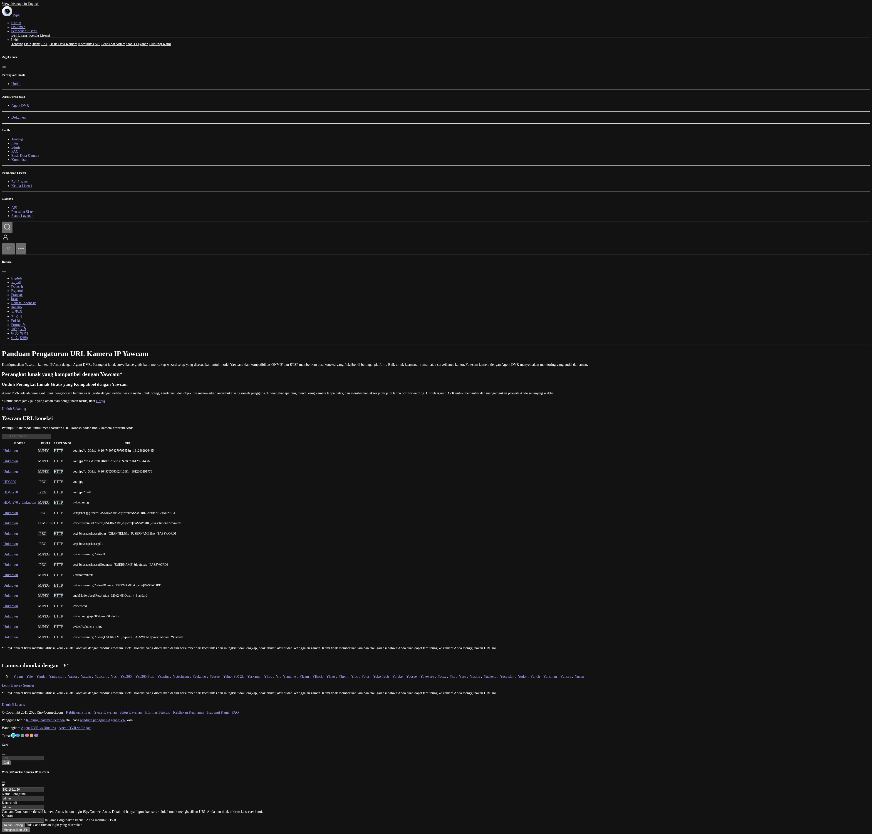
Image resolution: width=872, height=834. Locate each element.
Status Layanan (137, 44)
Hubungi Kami (160, 44)
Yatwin (86, 676)
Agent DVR (20, 105)
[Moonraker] (18, 735)
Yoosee (411, 676)
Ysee (462, 676)
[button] (5, 241)
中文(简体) (19, 333)
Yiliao (330, 676)
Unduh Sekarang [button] (14, 409)
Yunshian (550, 676)
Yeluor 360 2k (233, 676)
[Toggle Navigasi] (21, 248)
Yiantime (289, 676)
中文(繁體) (19, 338)
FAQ (45, 44)
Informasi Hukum (157, 712)
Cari (6, 762)
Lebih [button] (15, 40)
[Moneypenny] (27, 735)
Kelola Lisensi (39, 35)
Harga (100, 401)
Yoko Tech (381, 676)
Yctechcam (181, 676)
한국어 (16, 316)
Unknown (10, 451)
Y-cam (18, 676)
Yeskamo (253, 676)
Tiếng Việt (18, 329)
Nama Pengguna (14, 794)
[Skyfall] (22, 735)
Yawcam (101, 676)
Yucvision (507, 676)
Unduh (16, 23)
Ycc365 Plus (144, 676)
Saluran (7, 816)
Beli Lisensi (19, 35)
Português (18, 325)
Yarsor (72, 676)
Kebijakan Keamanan (188, 712)
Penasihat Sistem (113, 44)
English (16, 278)
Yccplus (163, 676)
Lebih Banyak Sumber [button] (18, 685)
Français (17, 295)
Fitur (27, 44)
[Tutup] (4, 67)
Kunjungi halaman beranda (45, 720)
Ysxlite (475, 676)
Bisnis (36, 44)
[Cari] (7, 227)
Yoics (365, 676)
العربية (16, 282)
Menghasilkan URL (16, 830)
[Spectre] (13, 735)
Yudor (522, 676)
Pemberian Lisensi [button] (24, 31)
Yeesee (215, 676)
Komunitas (86, 44)
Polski (15, 321)
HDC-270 (10, 492)
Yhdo (268, 676)
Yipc (354, 676)
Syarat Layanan (105, 712)
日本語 (16, 311)
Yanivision (56, 676)
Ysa (452, 676)
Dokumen (18, 27)
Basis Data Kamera (63, 44)
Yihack (317, 676)
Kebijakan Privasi (78, 712)
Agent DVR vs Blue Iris (38, 728)
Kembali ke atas (13, 705)
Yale (29, 676)
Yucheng (490, 676)
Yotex (442, 676)
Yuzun (579, 676)
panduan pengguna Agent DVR (103, 720)
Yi (277, 676)
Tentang (17, 44)
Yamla (40, 676)
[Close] (3, 782)
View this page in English (20, 4)
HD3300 (9, 482)
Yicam (304, 676)
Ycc (114, 676)
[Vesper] (36, 735)
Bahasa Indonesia (23, 303)
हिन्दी (14, 299)
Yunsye (565, 676)
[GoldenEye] (31, 735)
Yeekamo (199, 676)
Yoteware (427, 676)
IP (3, 785)
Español (17, 291)
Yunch (535, 676)
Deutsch (17, 287)
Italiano (16, 307)
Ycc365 (126, 676)
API (97, 44)
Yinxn (343, 676)
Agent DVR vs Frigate (75, 728)
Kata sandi (9, 803)
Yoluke (397, 676)
